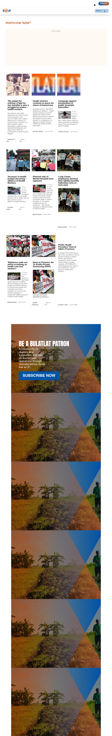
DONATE (104, 3)
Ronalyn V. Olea (63, 305)
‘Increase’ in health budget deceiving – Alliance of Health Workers (18, 189)
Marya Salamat (37, 214)
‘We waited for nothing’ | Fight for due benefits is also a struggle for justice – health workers (18, 108)
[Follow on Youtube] (93, 2)
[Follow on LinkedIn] (89, 2)
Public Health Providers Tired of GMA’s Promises (69, 270)
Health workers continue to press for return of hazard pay (43, 108)
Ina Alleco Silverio (38, 131)
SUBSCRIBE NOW (39, 376)
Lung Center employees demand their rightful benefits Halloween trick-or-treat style (69, 189)
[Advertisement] (56, 48)
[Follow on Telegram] (94, 5)
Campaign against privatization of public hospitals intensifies (69, 108)
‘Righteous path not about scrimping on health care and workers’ (18, 270)
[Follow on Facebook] (82, 2)
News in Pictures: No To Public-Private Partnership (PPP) (43, 270)
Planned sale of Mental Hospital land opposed (43, 189)
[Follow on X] (86, 2)
